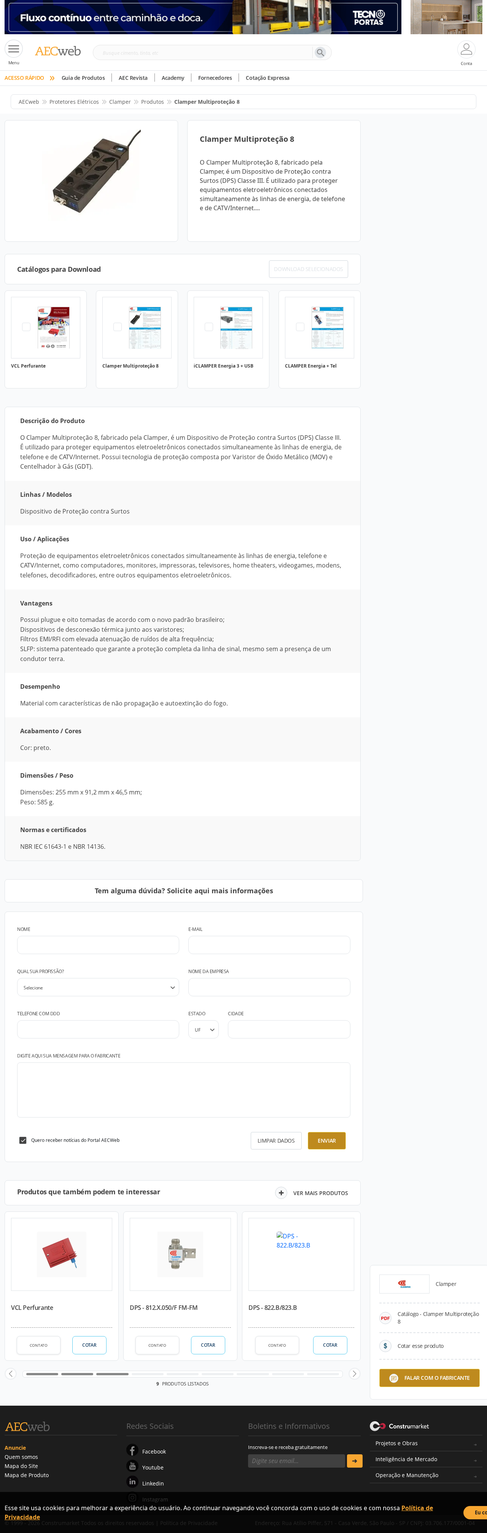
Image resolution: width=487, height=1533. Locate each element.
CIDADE (236, 1013)
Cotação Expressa (268, 77)
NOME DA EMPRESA (208, 971)
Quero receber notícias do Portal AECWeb (75, 1140)
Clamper (120, 101)
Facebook (154, 1451)
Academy (173, 77)
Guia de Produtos (83, 77)
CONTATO (39, 1345)
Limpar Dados (276, 1140)
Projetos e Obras (397, 1443)
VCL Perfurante (32, 1307)
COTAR (89, 1345)
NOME (23, 929)
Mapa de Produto (27, 1475)
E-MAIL (195, 929)
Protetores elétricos (74, 101)
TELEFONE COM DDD (38, 1013)
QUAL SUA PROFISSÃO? (40, 971)
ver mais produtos (320, 1193)
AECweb (29, 101)
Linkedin (153, 1483)
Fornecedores (215, 77)
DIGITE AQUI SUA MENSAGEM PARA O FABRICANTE (68, 1056)
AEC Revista (133, 77)
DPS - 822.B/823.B (272, 1307)
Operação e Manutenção (407, 1475)
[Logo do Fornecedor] (404, 1284)
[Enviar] (355, 1461)
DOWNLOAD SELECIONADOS (308, 269)
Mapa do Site (21, 1466)
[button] (11, 1374)
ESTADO (196, 1013)
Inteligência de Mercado (406, 1459)
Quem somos (21, 1456)
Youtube (153, 1467)
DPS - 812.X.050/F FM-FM (164, 1307)
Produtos (152, 101)
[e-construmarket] (400, 1425)
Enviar (327, 1140)
